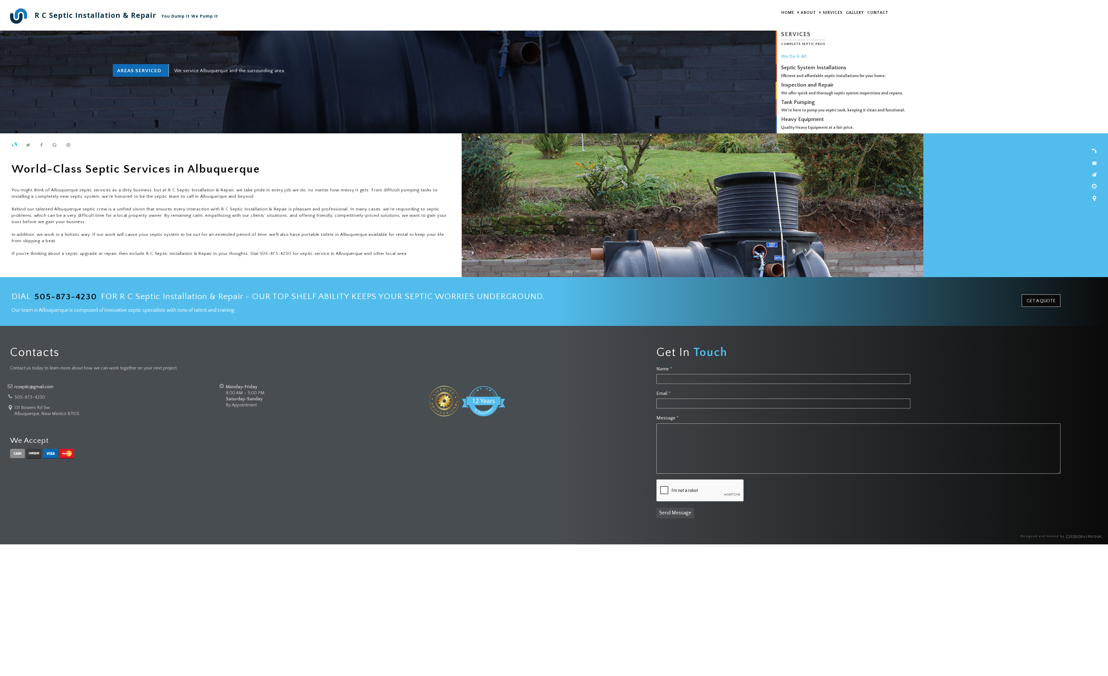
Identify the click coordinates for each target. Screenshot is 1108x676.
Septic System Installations (813, 68)
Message (667, 418)
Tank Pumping (798, 102)
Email (663, 393)
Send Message (675, 513)
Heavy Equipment (802, 119)
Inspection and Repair (807, 85)
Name (664, 368)
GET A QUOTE (1041, 300)
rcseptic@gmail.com (33, 386)
